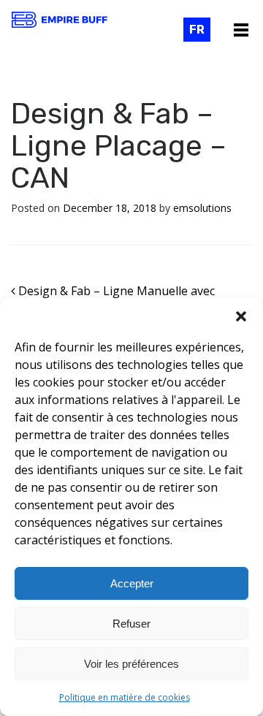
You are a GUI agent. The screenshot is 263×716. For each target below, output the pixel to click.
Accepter (131, 583)
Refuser (131, 623)
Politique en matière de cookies (124, 697)
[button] (241, 316)
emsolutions (202, 208)
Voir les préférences (131, 664)
